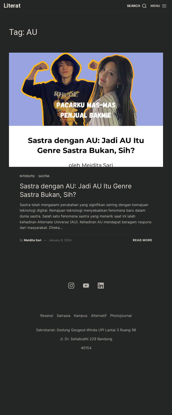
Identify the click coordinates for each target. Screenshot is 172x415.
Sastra (43, 176)
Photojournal (121, 315)
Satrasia (63, 315)
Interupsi (27, 176)
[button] (159, 5)
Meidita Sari (32, 240)
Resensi (46, 315)
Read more (142, 240)
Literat (12, 5)
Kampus (80, 315)
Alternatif (99, 315)
